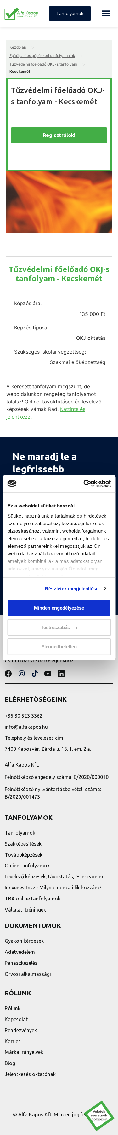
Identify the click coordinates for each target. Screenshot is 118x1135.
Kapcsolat (16, 1019)
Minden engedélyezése (59, 608)
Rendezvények (21, 1030)
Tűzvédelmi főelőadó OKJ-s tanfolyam (43, 64)
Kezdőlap (17, 47)
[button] (106, 14)
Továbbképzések (23, 855)
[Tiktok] (34, 673)
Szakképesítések (23, 844)
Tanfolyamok (20, 833)
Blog (10, 1063)
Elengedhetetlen (59, 646)
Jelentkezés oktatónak (30, 1074)
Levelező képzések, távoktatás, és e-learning (54, 876)
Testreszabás (55, 627)
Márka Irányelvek (24, 1052)
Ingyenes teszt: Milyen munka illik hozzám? (53, 887)
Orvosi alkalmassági (28, 974)
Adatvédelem (20, 952)
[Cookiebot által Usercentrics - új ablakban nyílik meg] (84, 483)
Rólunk (12, 1008)
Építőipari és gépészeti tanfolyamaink (42, 55)
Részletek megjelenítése (71, 588)
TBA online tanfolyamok (32, 898)
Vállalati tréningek (25, 909)
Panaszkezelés (21, 963)
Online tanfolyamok (27, 865)
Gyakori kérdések (24, 941)
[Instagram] (21, 673)
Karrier (12, 1041)
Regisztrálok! (59, 135)
